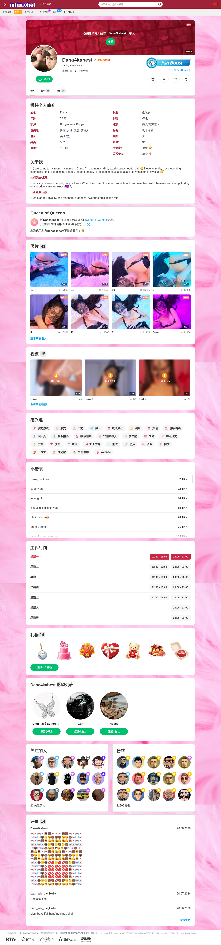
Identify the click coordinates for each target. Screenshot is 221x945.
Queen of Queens (97, 219)
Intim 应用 (69, 12)
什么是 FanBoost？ (180, 70)
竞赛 (54, 12)
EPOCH (68, 933)
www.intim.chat (31, 933)
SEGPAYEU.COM (81, 933)
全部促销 (44, 12)
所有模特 (7, 12)
